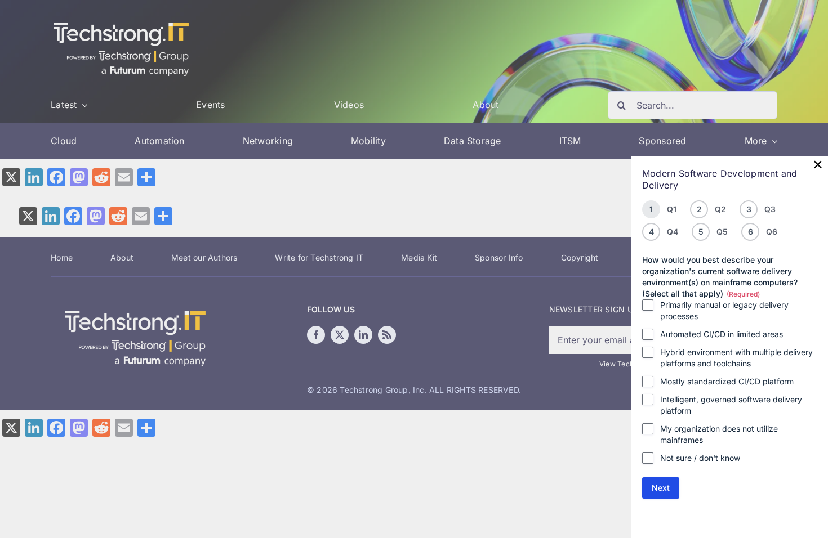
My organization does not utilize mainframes (719, 434)
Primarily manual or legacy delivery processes (724, 310)
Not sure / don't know (700, 458)
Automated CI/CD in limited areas (721, 334)
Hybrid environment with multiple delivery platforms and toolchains (736, 357)
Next (661, 487)
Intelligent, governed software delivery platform (731, 404)
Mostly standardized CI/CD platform (727, 381)
